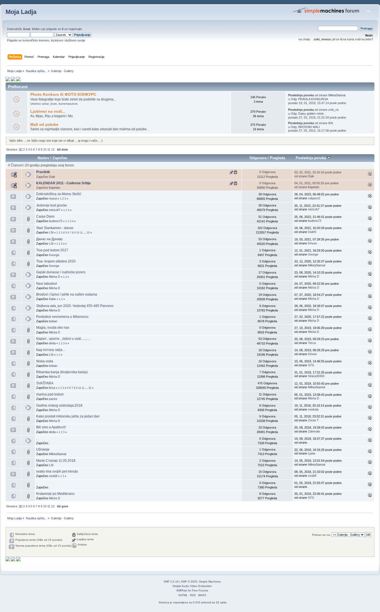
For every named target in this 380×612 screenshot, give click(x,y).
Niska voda (44, 361)
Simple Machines (210, 581)
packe (53, 398)
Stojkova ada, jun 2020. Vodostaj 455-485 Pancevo (74, 306)
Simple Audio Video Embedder (192, 586)
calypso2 (314, 198)
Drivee (312, 243)
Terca (312, 343)
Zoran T (313, 420)
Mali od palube (44, 124)
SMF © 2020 (189, 581)
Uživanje (43, 449)
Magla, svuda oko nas (52, 328)
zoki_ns (333, 109)
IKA (330, 123)
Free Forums (200, 590)
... (85, 232)
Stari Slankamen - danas (54, 228)
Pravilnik (43, 172)
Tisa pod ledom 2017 (52, 250)
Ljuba (311, 453)
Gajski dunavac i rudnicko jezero (60, 272)
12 (53, 149)
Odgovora (258, 158)
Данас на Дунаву (49, 239)
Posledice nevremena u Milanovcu (62, 317)
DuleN (312, 232)
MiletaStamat (337, 95)
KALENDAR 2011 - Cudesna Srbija (63, 183)
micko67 (54, 210)
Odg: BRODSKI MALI (305, 127)
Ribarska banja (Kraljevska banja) (62, 372)
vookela (313, 409)
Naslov (43, 158)
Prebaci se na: (321, 534)
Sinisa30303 (316, 376)
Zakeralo (314, 431)
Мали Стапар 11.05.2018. (56, 461)
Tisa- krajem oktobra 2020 (56, 261)
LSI (51, 232)
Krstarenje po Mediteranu (55, 494)
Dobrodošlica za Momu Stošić (58, 194)
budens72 (55, 221)
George (54, 255)
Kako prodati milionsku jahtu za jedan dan (68, 416)
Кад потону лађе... (50, 350)
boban (53, 321)
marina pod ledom (50, 394)
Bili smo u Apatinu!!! (51, 427)
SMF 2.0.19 (171, 581)
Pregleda (277, 158)
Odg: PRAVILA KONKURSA (309, 99)
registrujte (75, 29)
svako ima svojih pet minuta (57, 471)
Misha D (54, 276)
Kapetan (54, 187)
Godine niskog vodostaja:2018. (59, 405)
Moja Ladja (21, 11)
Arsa (52, 387)
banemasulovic (68, 103)
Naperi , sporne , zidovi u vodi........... (63, 339)
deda (52, 343)
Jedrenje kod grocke (51, 205)
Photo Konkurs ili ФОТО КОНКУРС (63, 94)
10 (44, 149)
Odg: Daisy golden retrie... (308, 113)
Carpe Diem (45, 216)
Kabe (52, 299)
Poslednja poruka (311, 158)
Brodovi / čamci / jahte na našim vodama (66, 294)
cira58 (53, 476)
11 (48, 149)
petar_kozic (49, 103)
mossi (53, 198)
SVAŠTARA (44, 383)
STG (311, 365)
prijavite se (53, 29)
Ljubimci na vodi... (47, 111)
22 (88, 232)
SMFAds (181, 590)
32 (89, 388)
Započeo (60, 158)
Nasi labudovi (46, 284)
